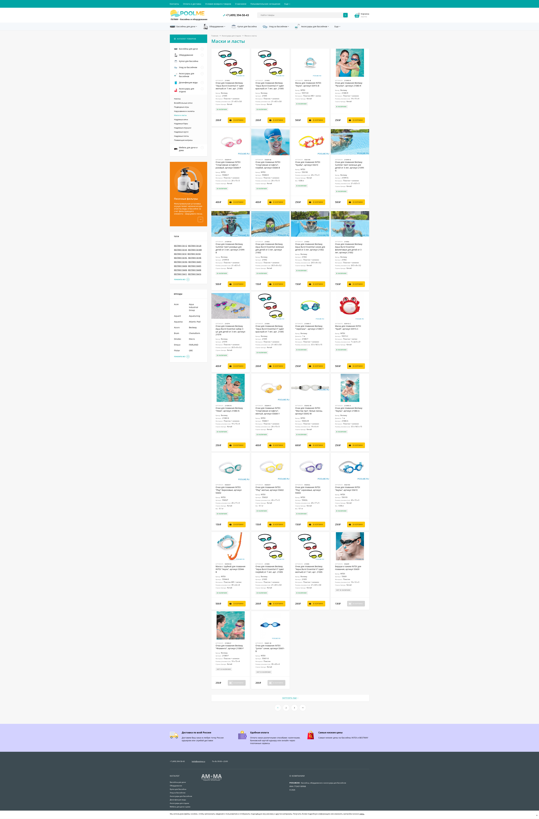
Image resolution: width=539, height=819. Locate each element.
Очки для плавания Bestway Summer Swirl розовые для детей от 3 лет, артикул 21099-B (230, 248)
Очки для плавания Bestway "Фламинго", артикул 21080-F (230, 647)
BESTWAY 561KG (180, 262)
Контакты (174, 4)
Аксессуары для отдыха (231, 36)
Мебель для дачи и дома (180, 807)
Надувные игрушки (182, 127)
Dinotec (177, 339)
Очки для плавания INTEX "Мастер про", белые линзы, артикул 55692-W (309, 411)
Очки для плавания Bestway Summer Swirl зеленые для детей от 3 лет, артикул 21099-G (349, 166)
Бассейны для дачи (178, 782)
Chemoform (194, 333)
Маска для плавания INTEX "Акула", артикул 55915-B (308, 84)
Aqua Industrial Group (193, 307)
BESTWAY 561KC (180, 258)
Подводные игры (181, 107)
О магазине (240, 4)
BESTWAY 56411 (180, 274)
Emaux (177, 344)
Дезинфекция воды (178, 800)
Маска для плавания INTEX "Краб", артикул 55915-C (348, 327)
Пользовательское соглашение (265, 4)
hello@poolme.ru (198, 761)
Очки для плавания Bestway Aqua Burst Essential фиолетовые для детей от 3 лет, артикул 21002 (348, 248)
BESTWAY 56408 (194, 270)
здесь (361, 814)
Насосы (177, 98)
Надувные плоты (181, 136)
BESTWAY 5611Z (180, 246)
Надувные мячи (181, 119)
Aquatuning (194, 316)
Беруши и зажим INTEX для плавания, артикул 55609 (348, 568)
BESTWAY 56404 (180, 266)
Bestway (193, 327)
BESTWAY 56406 (180, 270)
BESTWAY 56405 (194, 266)
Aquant (177, 316)
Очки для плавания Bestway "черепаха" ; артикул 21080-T (309, 327)
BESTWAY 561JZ (180, 254)
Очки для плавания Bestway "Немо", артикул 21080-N (229, 409)
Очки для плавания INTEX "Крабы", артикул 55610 (307, 163)
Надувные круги (181, 132)
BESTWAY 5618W (195, 250)
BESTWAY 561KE (194, 258)
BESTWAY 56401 (194, 262)
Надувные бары (181, 123)
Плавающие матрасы (183, 140)
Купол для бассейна (178, 789)
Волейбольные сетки (183, 103)
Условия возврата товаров (218, 4)
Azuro (177, 327)
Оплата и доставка (192, 4)
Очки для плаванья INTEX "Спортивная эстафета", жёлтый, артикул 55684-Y (267, 411)
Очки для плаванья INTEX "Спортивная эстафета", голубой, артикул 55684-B (267, 165)
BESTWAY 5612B (194, 246)
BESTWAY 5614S (180, 250)
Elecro (192, 339)
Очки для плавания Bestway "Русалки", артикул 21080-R (348, 84)
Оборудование (176, 785)
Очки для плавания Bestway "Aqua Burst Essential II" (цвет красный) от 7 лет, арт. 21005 (269, 86)
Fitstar (177, 350)
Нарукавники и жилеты (184, 111)
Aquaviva (178, 321)
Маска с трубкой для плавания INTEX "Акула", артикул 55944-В (230, 569)
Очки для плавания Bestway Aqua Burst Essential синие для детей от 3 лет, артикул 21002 (310, 247)
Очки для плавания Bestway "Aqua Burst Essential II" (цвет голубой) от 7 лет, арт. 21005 (269, 569)
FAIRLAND (193, 344)
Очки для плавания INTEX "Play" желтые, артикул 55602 (269, 488)
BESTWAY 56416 (194, 274)
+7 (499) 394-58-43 (237, 15)
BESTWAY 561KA (194, 254)
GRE (191, 350)
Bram (176, 333)
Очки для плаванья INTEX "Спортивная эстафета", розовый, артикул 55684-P (228, 165)
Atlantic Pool (195, 321)
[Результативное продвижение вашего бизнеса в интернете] (211, 780)
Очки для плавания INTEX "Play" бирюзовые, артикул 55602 (229, 490)
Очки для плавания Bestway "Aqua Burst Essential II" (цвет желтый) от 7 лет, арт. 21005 (230, 86)
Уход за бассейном (177, 792)
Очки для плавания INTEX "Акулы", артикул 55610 (347, 488)
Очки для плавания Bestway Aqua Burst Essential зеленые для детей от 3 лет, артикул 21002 (269, 248)
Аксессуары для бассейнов (181, 796)
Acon (176, 304)
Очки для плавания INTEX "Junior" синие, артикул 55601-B (270, 648)
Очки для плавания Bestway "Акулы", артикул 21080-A (348, 409)
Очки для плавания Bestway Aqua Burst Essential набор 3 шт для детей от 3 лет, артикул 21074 (230, 330)
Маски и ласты (180, 115)
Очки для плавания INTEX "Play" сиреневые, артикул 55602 (308, 490)
